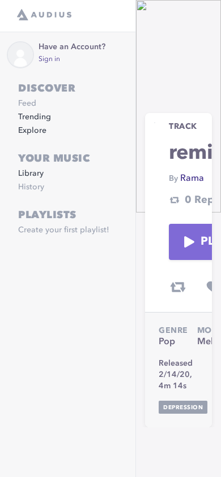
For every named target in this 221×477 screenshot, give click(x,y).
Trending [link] (34, 117)
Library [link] (31, 173)
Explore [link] (32, 131)
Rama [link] (192, 178)
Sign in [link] (49, 59)
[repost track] (178, 287)
